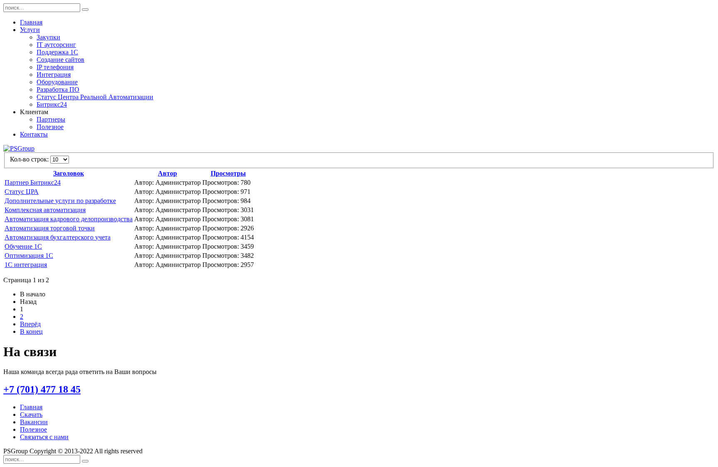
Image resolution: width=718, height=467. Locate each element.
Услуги (30, 29)
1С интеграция (26, 264)
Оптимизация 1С (29, 255)
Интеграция (54, 74)
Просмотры (228, 173)
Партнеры (51, 119)
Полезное (50, 126)
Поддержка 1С (57, 52)
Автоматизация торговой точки (50, 228)
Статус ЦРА (22, 191)
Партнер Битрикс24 (33, 182)
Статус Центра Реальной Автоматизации (95, 96)
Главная (31, 22)
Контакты (34, 134)
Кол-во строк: (30, 159)
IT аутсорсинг (56, 44)
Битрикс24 (52, 104)
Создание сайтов (60, 59)
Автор (167, 173)
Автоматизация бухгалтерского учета (58, 237)
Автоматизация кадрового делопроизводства (69, 218)
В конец (31, 331)
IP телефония (55, 67)
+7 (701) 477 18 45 (42, 389)
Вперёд (30, 324)
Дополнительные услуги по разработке (60, 200)
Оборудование (57, 82)
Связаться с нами (44, 436)
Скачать (31, 414)
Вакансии (34, 421)
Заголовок (68, 173)
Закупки (48, 37)
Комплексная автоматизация (45, 209)
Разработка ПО (58, 89)
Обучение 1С (23, 246)
